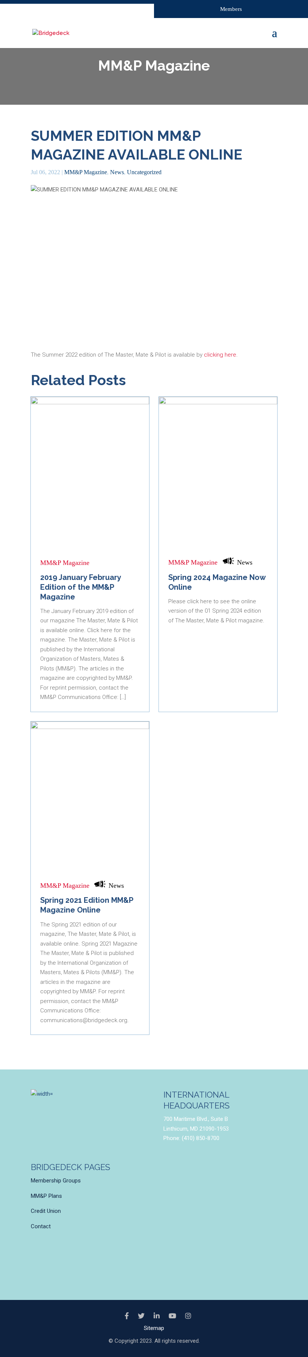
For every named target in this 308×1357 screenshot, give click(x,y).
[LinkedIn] (157, 1316)
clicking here (220, 354)
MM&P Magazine (85, 172)
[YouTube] (172, 1316)
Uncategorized (144, 172)
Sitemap (154, 1328)
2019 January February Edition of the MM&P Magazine (80, 587)
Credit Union (46, 1211)
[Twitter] (141, 1316)
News (117, 172)
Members (231, 9)
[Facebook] (127, 1316)
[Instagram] (188, 1316)
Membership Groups (56, 1180)
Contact (41, 1226)
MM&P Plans (46, 1196)
